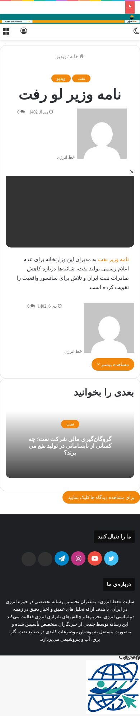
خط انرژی (66, 157)
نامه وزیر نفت (113, 259)
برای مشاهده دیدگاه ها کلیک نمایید (101, 497)
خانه (74, 56)
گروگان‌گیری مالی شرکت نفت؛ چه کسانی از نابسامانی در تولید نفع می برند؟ (70, 445)
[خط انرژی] (70, 19)
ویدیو (61, 56)
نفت (81, 78)
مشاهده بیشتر (114, 364)
